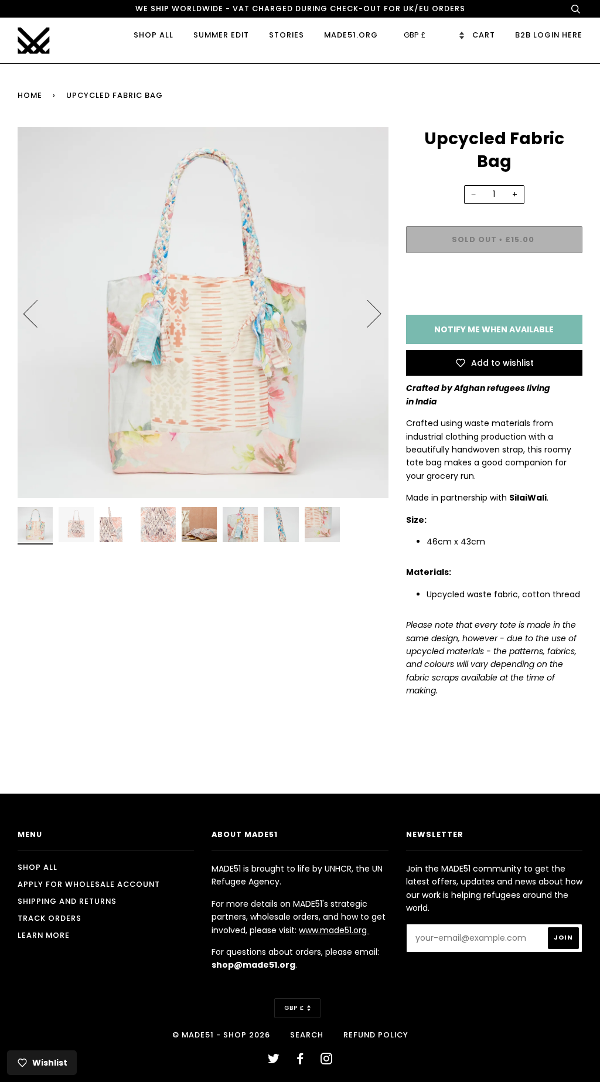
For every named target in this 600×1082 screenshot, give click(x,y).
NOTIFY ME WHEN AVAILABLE (494, 329)
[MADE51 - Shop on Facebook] (300, 1060)
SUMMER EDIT (221, 34)
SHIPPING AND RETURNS (67, 901)
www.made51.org (334, 930)
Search (306, 1034)
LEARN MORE (44, 935)
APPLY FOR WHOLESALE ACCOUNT (89, 884)
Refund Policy (375, 1034)
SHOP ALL (153, 34)
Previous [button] (37, 313)
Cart (483, 34)
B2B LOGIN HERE (548, 34)
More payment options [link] (494, 302)
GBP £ (294, 1007)
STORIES (286, 34)
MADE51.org (351, 34)
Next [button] (367, 313)
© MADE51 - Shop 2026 (221, 1034)
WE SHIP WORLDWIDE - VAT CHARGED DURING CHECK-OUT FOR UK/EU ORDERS (300, 8)
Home (30, 95)
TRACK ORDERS (49, 918)
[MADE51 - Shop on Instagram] (327, 1060)
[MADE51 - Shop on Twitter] (274, 1060)
